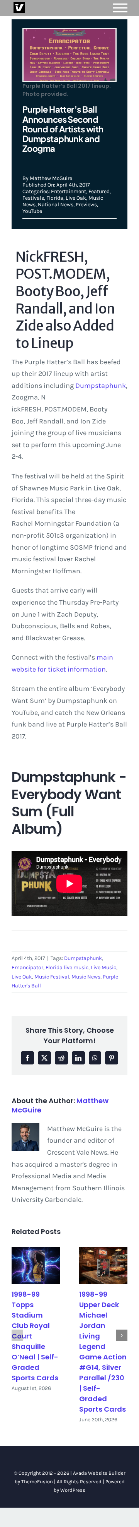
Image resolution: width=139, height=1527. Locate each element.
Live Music (103, 967)
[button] (17, 1335)
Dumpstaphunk (100, 385)
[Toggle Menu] (120, 7)
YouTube (32, 211)
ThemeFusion (37, 1481)
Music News (85, 976)
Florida (54, 198)
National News (55, 204)
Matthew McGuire (51, 178)
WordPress (72, 1490)
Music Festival (51, 976)
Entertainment (68, 191)
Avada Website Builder (99, 1473)
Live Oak (76, 198)
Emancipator (27, 967)
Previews (86, 204)
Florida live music (67, 967)
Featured (99, 191)
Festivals (33, 198)
